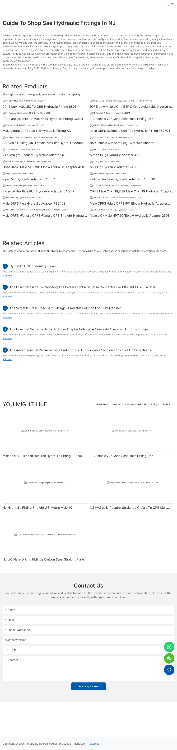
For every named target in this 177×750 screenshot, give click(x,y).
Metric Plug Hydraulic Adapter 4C (114, 155)
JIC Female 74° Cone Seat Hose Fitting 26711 (123, 119)
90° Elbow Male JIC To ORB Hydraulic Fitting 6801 (39, 106)
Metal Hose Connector (108, 404)
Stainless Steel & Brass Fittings (141, 404)
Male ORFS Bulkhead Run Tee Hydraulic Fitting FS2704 (130, 131)
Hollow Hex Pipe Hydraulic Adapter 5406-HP (122, 179)
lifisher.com (80, 743)
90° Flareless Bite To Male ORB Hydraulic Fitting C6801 (43, 119)
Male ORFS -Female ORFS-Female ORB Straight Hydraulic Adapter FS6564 (45, 216)
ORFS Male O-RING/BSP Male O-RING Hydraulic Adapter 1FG (131, 191)
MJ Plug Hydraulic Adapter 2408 (113, 167)
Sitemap (94, 743)
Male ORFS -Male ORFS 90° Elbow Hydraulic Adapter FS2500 (128, 204)
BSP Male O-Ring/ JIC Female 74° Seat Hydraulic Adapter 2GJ (44, 143)
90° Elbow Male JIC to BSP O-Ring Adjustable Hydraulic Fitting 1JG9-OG (130, 107)
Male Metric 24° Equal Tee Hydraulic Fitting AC (37, 131)
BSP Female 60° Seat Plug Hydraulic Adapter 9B (125, 143)
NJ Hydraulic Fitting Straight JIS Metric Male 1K (37, 507)
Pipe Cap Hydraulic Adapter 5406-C (29, 179)
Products (167, 404)
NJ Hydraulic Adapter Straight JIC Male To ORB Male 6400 (128, 508)
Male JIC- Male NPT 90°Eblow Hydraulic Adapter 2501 (129, 215)
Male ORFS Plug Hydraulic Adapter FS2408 (34, 203)
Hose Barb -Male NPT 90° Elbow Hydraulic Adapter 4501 (44, 167)
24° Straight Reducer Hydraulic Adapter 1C (34, 155)
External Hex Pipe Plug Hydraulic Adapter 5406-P (38, 191)
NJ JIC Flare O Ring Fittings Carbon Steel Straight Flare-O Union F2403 (44, 560)
